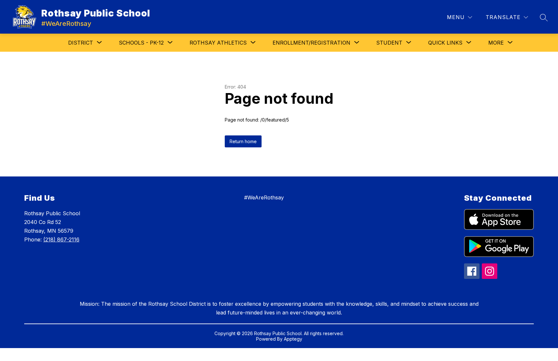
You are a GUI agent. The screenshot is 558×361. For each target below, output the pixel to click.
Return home (243, 141)
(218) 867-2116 (61, 239)
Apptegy (293, 339)
